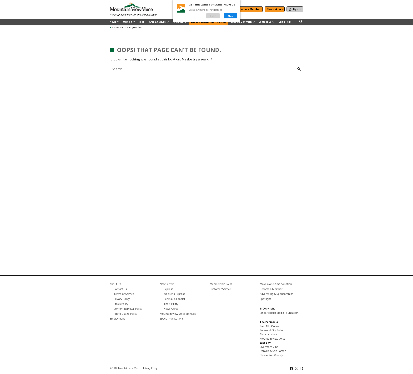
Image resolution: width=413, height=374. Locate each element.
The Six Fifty (171, 304)
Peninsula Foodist (174, 299)
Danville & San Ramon (273, 351)
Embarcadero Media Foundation (279, 313)
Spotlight (265, 299)
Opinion (127, 21)
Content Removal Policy (128, 308)
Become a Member (249, 9)
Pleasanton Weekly (271, 355)
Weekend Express (174, 294)
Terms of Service (124, 294)
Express (168, 289)
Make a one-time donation (276, 284)
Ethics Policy (121, 304)
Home (115, 27)
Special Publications (172, 318)
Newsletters (275, 9)
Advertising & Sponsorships (276, 294)
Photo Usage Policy (125, 313)
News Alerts (171, 308)
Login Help (284, 21)
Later (213, 16)
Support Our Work (241, 21)
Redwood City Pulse (271, 330)
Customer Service (220, 289)
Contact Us (265, 21)
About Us (115, 284)
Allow (230, 16)
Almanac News (268, 334)
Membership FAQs (221, 284)
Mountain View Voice (272, 338)
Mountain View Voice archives (178, 313)
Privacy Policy (122, 299)
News (113, 21)
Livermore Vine (269, 347)
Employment (117, 318)
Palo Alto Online (269, 326)
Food (141, 21)
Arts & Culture (157, 21)
